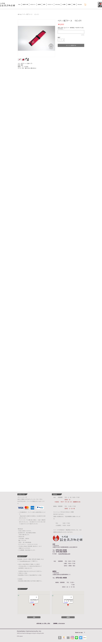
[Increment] (63, 40)
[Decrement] (59, 40)
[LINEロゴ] (76, 637)
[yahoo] (64, 637)
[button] (85, 4)
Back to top (79, 632)
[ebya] (84, 637)
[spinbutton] (61, 40)
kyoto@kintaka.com (64, 554)
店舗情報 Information (59, 623)
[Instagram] (72, 637)
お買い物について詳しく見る (43, 623)
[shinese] (68, 637)
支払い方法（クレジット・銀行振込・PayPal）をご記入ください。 (70, 28)
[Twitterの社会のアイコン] (80, 637)
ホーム (19, 14)
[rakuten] (59, 637)
